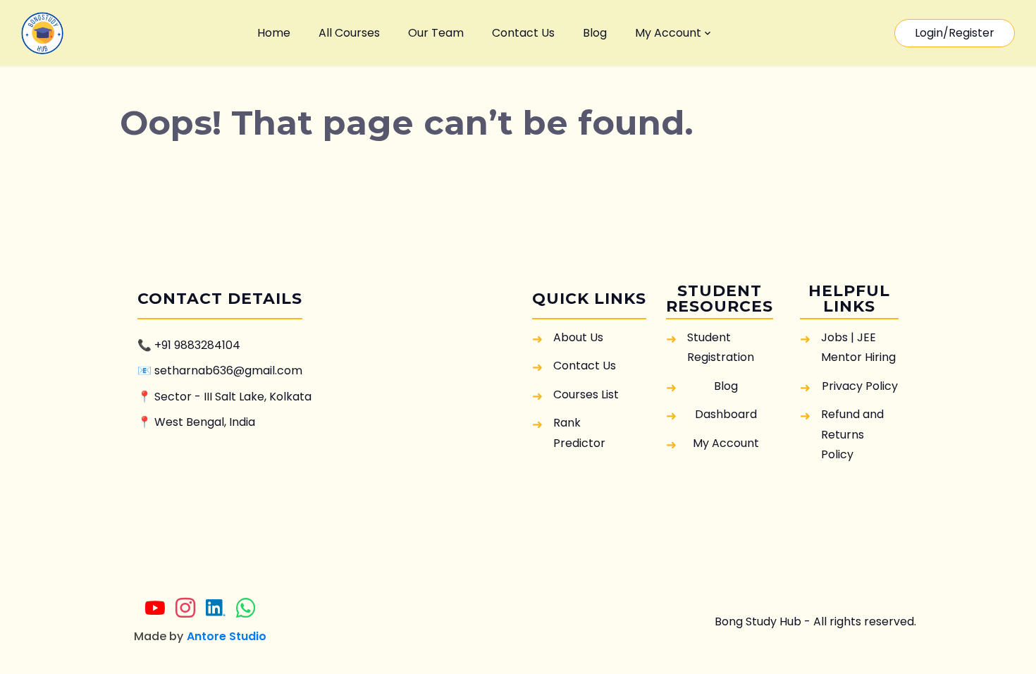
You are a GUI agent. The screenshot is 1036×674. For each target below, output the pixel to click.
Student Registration (720, 347)
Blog (595, 33)
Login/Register (954, 33)
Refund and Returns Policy (852, 434)
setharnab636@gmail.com (228, 370)
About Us (578, 337)
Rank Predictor (579, 433)
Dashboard (726, 414)
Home (273, 33)
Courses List (586, 394)
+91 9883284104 (197, 345)
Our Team (436, 33)
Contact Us (523, 33)
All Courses (349, 33)
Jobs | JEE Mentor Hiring (858, 347)
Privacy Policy (860, 386)
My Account (668, 33)
